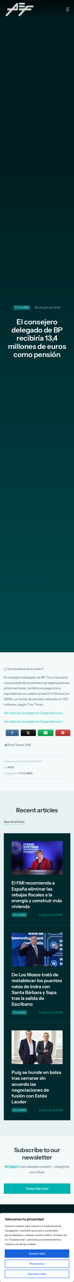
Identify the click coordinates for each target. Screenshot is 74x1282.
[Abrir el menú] (67, 9)
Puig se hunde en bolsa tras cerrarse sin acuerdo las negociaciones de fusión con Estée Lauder (36, 1087)
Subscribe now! (37, 1188)
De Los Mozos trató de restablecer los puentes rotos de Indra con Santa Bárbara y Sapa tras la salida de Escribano (37, 989)
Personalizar (37, 1263)
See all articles (14, 822)
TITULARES (22, 307)
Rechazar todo (37, 1274)
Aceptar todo (37, 1253)
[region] (37, 1247)
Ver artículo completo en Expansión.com (33, 713)
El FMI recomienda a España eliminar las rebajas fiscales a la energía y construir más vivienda (37, 894)
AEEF (10, 767)
